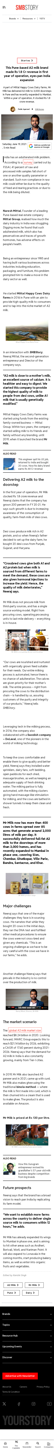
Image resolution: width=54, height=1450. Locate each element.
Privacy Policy (43, 1386)
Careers (23, 1386)
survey (28, 162)
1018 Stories (39, 109)
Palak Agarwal (24, 109)
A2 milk (11, 1285)
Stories (25, 60)
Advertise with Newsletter (20, 1376)
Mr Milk (33, 1285)
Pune (10, 1293)
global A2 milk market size (25, 1030)
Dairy (29, 1293)
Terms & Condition (11, 1391)
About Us (6, 1386)
